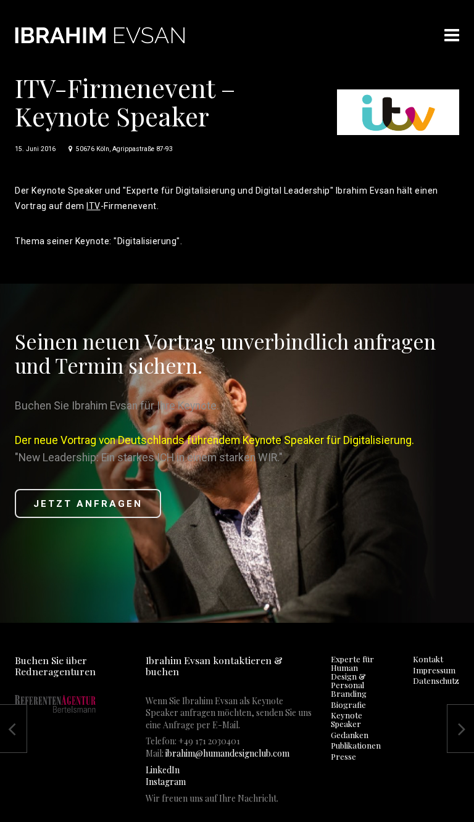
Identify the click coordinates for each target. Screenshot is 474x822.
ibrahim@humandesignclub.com (227, 753)
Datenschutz (436, 680)
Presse (343, 756)
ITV (93, 206)
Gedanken (349, 735)
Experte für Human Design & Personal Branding (352, 676)
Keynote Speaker (346, 719)
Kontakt (428, 659)
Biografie (348, 704)
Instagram (166, 781)
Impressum (434, 670)
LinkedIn (163, 770)
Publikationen (356, 745)
